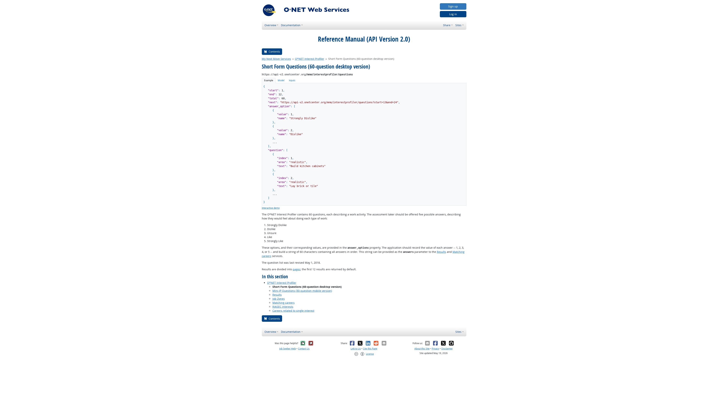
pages (296, 269)
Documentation (290, 25)
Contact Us (304, 348)
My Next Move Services (276, 59)
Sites (458, 25)
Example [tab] (268, 80)
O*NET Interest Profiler (309, 59)
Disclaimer (447, 348)
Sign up (453, 6)
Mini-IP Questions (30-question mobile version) (302, 291)
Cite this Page (370, 348)
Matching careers (283, 302)
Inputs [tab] (292, 80)
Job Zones (278, 298)
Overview (270, 25)
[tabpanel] (364, 146)
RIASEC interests (282, 306)
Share (446, 25)
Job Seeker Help (287, 348)
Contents (274, 51)
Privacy (435, 348)
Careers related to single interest (293, 310)
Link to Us (356, 348)
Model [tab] (281, 80)
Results (441, 252)
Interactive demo (271, 208)
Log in (453, 14)
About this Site (422, 348)
